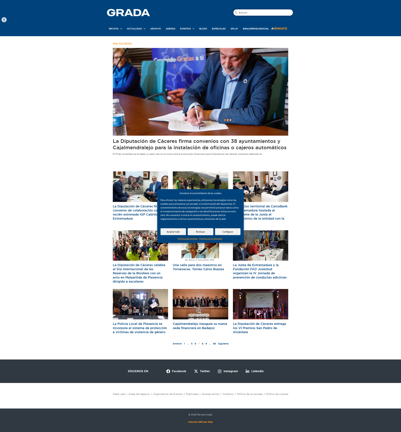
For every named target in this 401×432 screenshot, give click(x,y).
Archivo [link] (155, 28)
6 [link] (195, 343)
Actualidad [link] (134, 28)
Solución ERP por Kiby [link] (200, 422)
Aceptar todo (173, 231)
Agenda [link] (170, 28)
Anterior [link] (177, 343)
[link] (4, 20)
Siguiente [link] (223, 343)
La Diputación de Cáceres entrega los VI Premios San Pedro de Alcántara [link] (259, 328)
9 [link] (206, 343)
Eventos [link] (185, 28)
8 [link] (202, 343)
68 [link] (214, 343)
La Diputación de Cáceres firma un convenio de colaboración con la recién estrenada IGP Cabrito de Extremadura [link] (140, 212)
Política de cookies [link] (188, 238)
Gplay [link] (234, 28)
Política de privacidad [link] (210, 238)
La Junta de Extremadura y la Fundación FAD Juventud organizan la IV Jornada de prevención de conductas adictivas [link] (260, 271)
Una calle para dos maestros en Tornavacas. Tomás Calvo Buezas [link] (198, 267)
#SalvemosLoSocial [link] (256, 28)
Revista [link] (114, 28)
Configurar (228, 231)
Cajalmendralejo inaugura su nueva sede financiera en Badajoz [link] (200, 326)
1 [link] (184, 343)
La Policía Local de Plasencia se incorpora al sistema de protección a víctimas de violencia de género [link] (140, 328)
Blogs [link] (203, 28)
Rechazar (200, 231)
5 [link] (192, 343)
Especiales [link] (219, 28)
